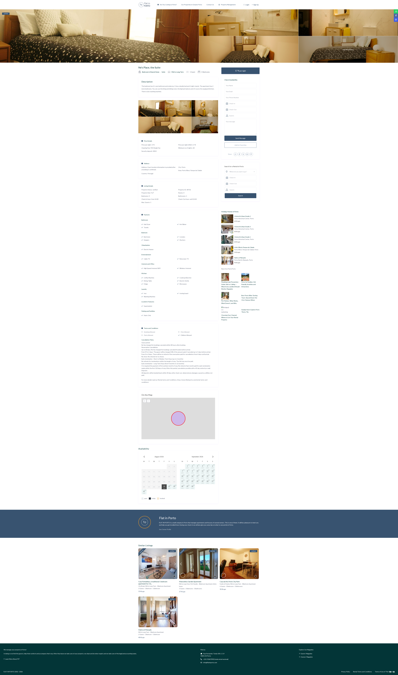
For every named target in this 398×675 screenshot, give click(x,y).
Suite (163, 72)
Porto (183, 167)
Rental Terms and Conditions (362, 672)
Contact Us (210, 4)
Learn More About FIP (12, 659)
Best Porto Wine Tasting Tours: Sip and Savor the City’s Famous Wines (249, 298)
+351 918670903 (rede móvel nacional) (215, 659)
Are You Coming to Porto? (168, 4)
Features (147, 215)
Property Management (228, 4)
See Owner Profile (165, 529)
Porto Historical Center (241, 218)
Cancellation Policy (147, 340)
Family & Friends (225, 584)
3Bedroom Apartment (249, 584)
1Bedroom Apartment (164, 586)
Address (146, 163)
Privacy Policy (345, 672)
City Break (141, 586)
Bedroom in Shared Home (150, 72)
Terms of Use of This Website (384, 672)
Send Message (240, 138)
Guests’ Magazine (306, 653)
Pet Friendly (194, 584)
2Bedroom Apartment (205, 584)
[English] (391, 672)
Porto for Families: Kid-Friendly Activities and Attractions (248, 284)
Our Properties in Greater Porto (191, 4)
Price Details (148, 141)
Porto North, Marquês (241, 260)
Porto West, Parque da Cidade (192, 170)
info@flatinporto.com (210, 662)
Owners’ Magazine (307, 657)
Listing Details (148, 186)
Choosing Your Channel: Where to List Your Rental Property (229, 317)
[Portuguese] (394, 672)
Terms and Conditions (151, 328)
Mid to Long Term (177, 72)
